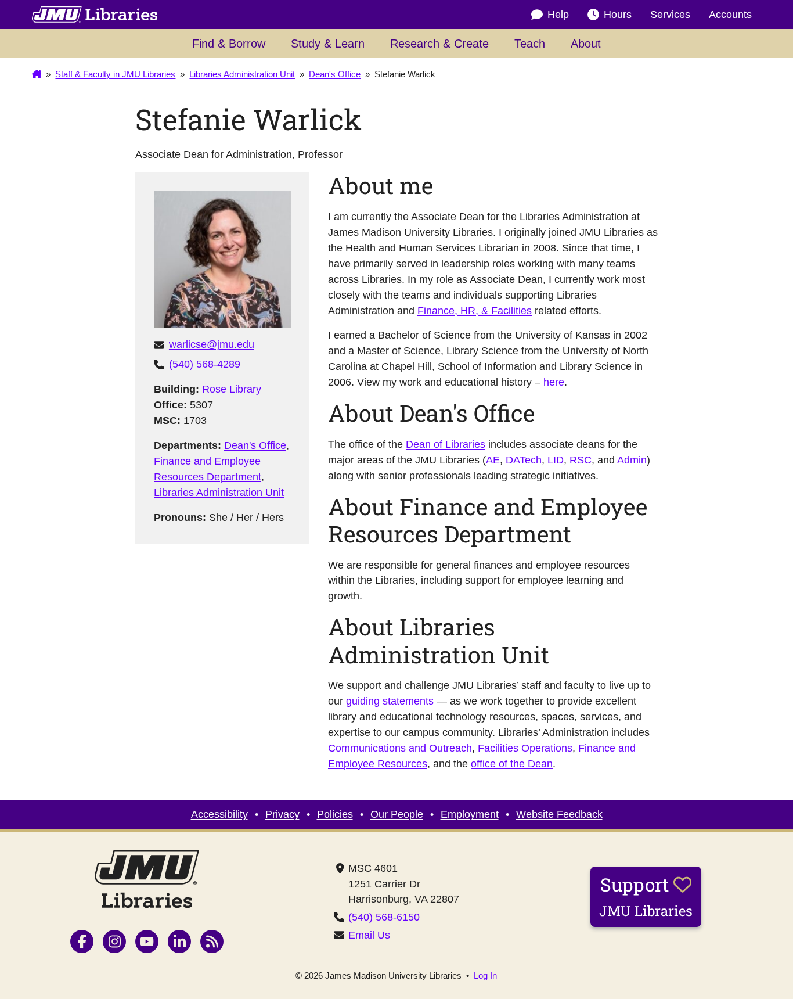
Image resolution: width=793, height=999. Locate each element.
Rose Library (231, 389)
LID (555, 460)
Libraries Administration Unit (219, 492)
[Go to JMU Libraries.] (37, 74)
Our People (396, 814)
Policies (335, 814)
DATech (524, 460)
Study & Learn (328, 43)
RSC (580, 460)
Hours (618, 14)
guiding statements (390, 701)
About (586, 43)
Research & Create (439, 43)
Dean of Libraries (445, 444)
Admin (632, 460)
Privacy (282, 814)
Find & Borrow (228, 43)
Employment (470, 814)
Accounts (730, 14)
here (553, 382)
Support (646, 895)
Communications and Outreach (400, 748)
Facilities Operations (525, 748)
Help (558, 14)
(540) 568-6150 (384, 917)
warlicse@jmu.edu (211, 344)
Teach (529, 43)
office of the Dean (512, 764)
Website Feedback (559, 814)
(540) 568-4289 (204, 364)
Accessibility (219, 814)
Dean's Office (255, 445)
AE (493, 460)
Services (670, 14)
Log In (485, 976)
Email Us (369, 935)
